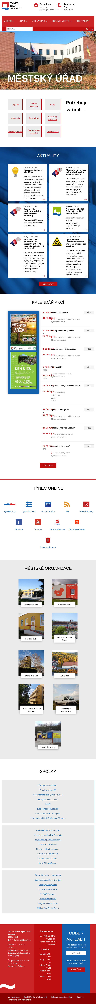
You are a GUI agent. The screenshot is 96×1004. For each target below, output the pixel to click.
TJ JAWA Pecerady (47, 894)
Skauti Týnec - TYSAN (47, 858)
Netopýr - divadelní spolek (47, 849)
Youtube (38, 529)
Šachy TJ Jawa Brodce (48, 863)
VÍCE (89, 312)
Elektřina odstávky (77, 529)
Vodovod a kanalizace (52, 118)
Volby (52, 104)
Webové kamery (86, 511)
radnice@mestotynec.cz (18, 950)
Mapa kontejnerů (48, 547)
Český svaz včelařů (48, 790)
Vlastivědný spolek (48, 898)
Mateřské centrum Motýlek (48, 830)
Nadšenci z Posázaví (48, 844)
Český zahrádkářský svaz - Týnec (47, 794)
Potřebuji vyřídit (15, 131)
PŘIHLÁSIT (76, 970)
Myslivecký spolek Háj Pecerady (48, 835)
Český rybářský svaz (48, 884)
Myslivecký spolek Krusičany (47, 839)
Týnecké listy (9, 511)
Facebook (19, 529)
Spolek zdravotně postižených (48, 880)
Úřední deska (53, 131)
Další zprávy (48, 284)
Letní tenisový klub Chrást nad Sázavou (47, 818)
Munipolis (15, 118)
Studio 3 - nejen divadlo (47, 853)
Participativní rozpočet (34, 131)
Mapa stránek (14, 997)
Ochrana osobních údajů (61, 997)
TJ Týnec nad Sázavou (47, 889)
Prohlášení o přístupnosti (35, 997)
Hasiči (48, 804)
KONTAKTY (82, 21)
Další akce (48, 465)
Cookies (80, 997)
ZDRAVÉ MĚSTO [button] (61, 21)
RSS (67, 511)
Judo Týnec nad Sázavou (47, 809)
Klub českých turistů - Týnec (47, 813)
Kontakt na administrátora (19, 1000)
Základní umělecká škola (48, 908)
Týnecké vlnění (28, 511)
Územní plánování (34, 104)
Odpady (15, 104)
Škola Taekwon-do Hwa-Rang (48, 875)
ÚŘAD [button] (22, 21)
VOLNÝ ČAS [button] (38, 21)
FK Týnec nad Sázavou (47, 799)
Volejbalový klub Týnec (48, 903)
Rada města (34, 118)
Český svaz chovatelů (48, 785)
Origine (21, 966)
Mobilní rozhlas (48, 511)
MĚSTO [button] (8, 21)
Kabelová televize (57, 529)
